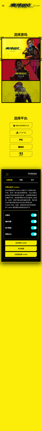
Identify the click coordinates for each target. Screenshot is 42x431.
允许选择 (21, 248)
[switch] (34, 221)
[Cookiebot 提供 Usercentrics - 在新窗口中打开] (28, 174)
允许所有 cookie (21, 243)
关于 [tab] (32, 180)
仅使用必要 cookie (21, 254)
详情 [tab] (21, 180)
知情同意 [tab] (9, 180)
